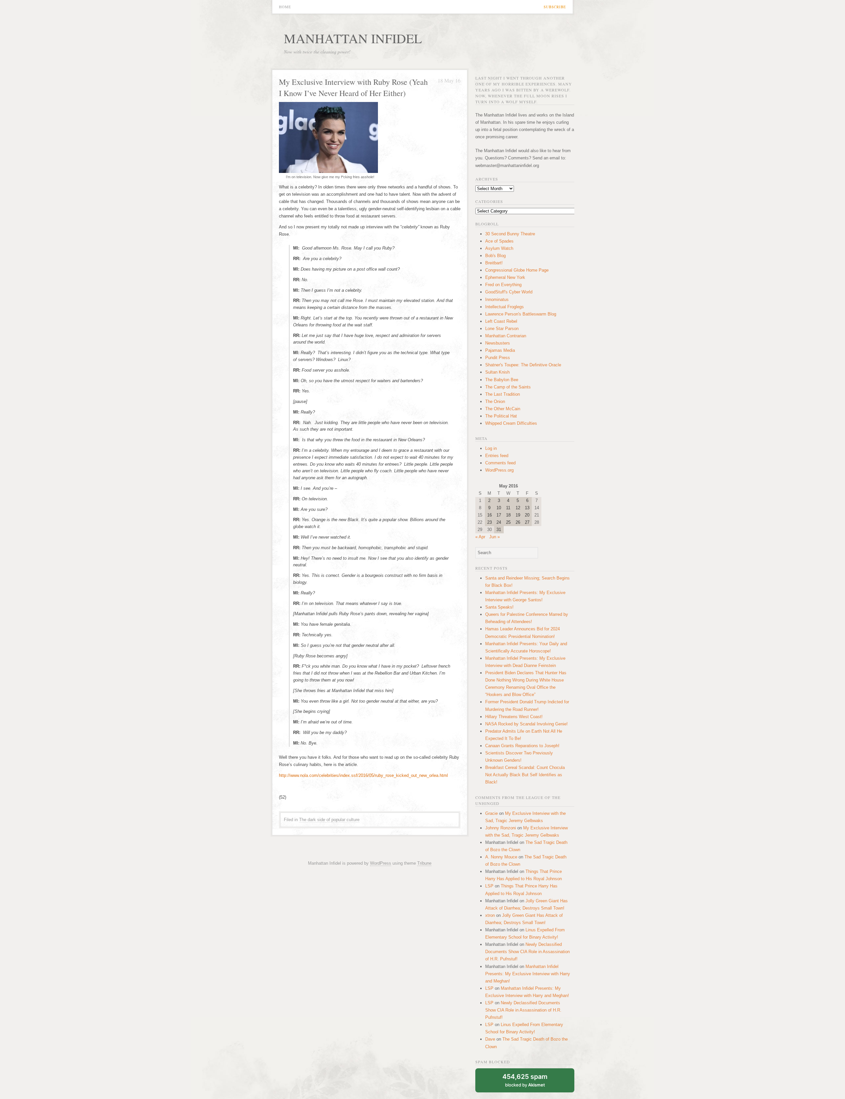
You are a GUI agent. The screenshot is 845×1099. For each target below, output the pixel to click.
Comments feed (500, 462)
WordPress (380, 863)
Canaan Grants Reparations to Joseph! (522, 745)
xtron (490, 915)
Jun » (494, 536)
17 (498, 515)
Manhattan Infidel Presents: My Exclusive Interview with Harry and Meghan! (527, 973)
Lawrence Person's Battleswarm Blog (520, 314)
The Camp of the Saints (508, 386)
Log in (491, 448)
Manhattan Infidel (353, 38)
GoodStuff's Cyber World (508, 291)
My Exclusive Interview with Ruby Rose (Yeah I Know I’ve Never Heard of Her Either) (353, 87)
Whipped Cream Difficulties (511, 423)
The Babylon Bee (501, 379)
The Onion (495, 401)
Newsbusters (497, 343)
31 (498, 529)
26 (518, 522)
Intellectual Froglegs (504, 306)
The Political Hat (501, 416)
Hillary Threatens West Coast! (514, 716)
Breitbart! (494, 262)
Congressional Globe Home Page (517, 270)
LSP (489, 885)
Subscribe (555, 7)
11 (508, 507)
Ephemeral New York (505, 277)
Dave (490, 1039)
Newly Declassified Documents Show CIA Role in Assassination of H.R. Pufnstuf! (527, 951)
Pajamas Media (500, 350)
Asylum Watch (499, 248)
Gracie (491, 813)
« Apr (480, 536)
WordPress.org (499, 470)
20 (527, 515)
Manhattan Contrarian (505, 335)
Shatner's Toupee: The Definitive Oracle (523, 364)
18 (508, 515)
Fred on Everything (503, 284)
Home (285, 7)
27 (527, 522)
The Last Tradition (502, 394)
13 (527, 507)
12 (518, 507)
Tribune (424, 863)
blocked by (525, 1080)
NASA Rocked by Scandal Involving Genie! (526, 723)
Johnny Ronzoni (500, 827)
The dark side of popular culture (329, 819)
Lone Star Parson (502, 328)
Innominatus (497, 299)
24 (498, 522)
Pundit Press (497, 357)
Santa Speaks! (499, 607)
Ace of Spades (499, 241)
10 (498, 507)
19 (518, 515)
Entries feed (496, 455)
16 (489, 515)
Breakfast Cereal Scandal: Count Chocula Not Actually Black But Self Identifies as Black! (525, 774)
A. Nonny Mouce (501, 856)
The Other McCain (502, 408)
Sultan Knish (497, 372)
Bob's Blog (495, 255)
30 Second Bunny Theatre (510, 233)
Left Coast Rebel (501, 321)
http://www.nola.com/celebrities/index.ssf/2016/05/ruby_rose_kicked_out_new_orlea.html (363, 775)
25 (508, 522)
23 (489, 522)
